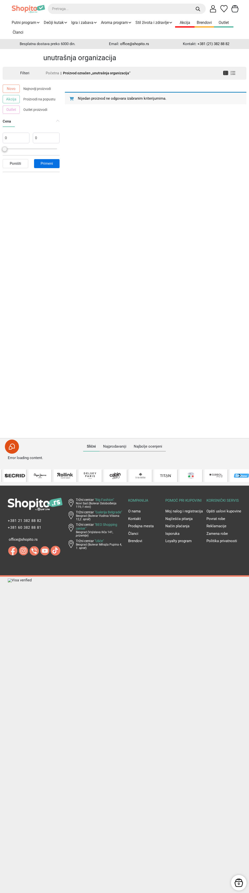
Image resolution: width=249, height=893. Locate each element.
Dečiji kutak (54, 22)
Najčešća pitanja (179, 519)
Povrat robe (215, 519)
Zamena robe (217, 533)
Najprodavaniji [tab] (114, 446)
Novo (11, 88)
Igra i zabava (82, 22)
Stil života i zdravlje (152, 22)
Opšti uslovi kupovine (223, 511)
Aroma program (114, 22)
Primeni (47, 163)
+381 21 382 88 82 (24, 521)
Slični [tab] (91, 446)
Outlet (224, 22)
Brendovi (204, 22)
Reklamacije (216, 526)
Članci (18, 32)
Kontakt (134, 519)
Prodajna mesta (141, 526)
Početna (52, 73)
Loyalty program (178, 541)
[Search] (198, 9)
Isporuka (172, 533)
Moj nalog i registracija (184, 511)
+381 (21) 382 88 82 (213, 44)
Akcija (185, 22)
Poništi (15, 163)
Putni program (24, 22)
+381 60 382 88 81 (24, 527)
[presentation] (6, 476)
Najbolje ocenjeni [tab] (148, 446)
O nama (134, 511)
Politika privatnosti (221, 541)
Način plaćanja (177, 526)
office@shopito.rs (134, 44)
